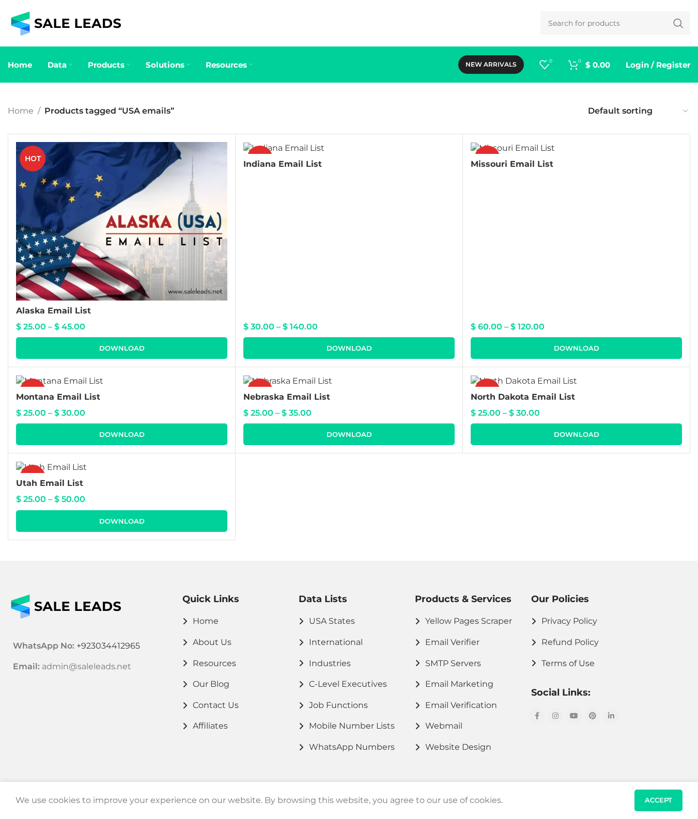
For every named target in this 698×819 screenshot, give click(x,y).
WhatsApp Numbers (352, 747)
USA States (332, 621)
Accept (658, 800)
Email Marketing (459, 684)
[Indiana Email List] (349, 148)
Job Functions (338, 705)
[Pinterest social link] (592, 716)
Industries (330, 663)
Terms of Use (568, 663)
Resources (214, 663)
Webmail (443, 726)
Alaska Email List (53, 311)
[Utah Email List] (121, 467)
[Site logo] (66, 22)
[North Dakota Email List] (576, 381)
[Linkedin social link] (611, 716)
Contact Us (216, 705)
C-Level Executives (348, 684)
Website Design (458, 747)
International (336, 642)
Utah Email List (49, 483)
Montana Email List (58, 397)
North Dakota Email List (523, 397)
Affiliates (210, 726)
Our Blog (211, 684)
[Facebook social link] (537, 716)
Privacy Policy (569, 621)
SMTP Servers (453, 663)
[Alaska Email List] (121, 221)
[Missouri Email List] (576, 148)
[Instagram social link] (555, 716)
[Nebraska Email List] (349, 381)
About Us (212, 642)
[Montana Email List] (121, 381)
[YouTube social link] (574, 716)
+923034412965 (108, 646)
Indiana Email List (282, 164)
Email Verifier (452, 642)
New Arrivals (491, 64)
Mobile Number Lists (352, 726)
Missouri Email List (512, 164)
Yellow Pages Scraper (468, 621)
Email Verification (461, 705)
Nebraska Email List (286, 397)
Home (21, 111)
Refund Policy (570, 642)
